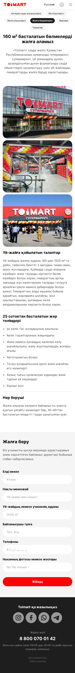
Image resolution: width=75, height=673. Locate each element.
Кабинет (61, 4)
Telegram (56, 617)
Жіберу (37, 582)
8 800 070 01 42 (37, 638)
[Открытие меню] (70, 4)
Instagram (18, 617)
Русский (49, 4)
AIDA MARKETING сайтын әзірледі (37, 660)
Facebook (31, 617)
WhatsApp (43, 617)
